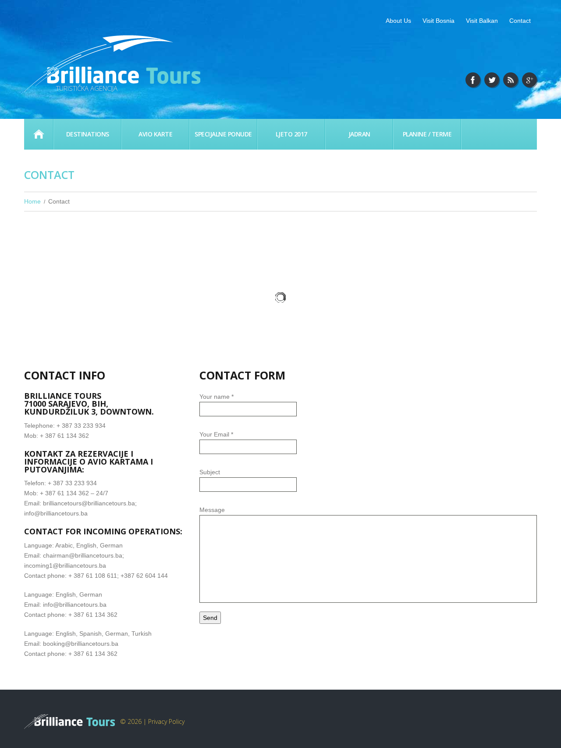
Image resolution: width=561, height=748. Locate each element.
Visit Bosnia (438, 20)
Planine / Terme (427, 134)
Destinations (87, 134)
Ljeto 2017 (291, 134)
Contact (520, 20)
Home (38, 134)
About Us (398, 20)
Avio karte (155, 134)
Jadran (359, 134)
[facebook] (472, 79)
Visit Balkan (482, 20)
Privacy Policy (166, 721)
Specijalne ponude (223, 134)
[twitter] (491, 79)
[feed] (510, 79)
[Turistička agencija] (70, 721)
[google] (529, 79)
